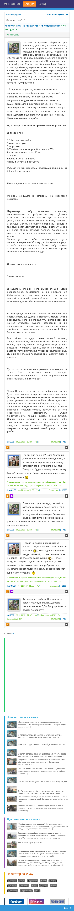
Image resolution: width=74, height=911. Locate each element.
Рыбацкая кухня (50, 25)
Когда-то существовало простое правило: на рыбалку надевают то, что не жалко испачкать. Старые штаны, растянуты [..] (40, 808)
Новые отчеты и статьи (22, 717)
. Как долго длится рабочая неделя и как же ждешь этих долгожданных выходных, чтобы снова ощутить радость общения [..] (40, 862)
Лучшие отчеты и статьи (23, 819)
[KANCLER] (13, 461)
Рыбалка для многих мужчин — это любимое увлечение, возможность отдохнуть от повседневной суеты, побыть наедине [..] (41, 771)
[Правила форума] (67, 14)
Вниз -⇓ (68, 908)
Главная (13, 4)
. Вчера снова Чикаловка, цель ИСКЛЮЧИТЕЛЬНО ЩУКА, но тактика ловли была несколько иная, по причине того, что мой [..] (42, 853)
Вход (42, 4)
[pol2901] (13, 48)
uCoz (12, 633)
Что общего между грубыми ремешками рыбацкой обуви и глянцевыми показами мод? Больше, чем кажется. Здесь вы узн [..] (43, 799)
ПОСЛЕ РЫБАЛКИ (27, 25)
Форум (29, 4)
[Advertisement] (37, 675)
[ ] (58, 442)
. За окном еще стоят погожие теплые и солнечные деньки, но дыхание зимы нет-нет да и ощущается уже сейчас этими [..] (43, 826)
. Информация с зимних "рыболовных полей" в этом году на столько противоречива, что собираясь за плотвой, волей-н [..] (42, 836)
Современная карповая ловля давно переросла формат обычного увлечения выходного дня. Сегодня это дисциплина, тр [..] (41, 762)
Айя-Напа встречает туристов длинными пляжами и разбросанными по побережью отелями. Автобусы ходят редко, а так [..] (42, 724)
